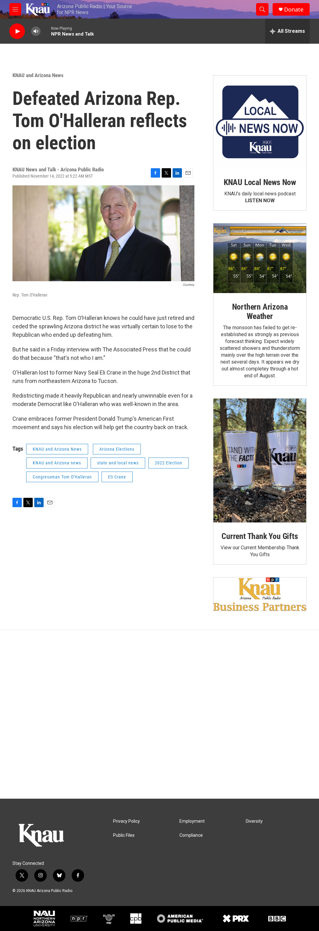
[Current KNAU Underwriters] (259, 594)
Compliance (191, 835)
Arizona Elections (116, 449)
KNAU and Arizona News (38, 75)
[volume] (36, 31)
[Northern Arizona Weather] (259, 258)
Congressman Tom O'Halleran (62, 476)
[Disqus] (159, 714)
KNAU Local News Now (260, 182)
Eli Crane (117, 476)
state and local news (118, 462)
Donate (293, 9)
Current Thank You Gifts (259, 536)
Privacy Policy (126, 821)
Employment (192, 821)
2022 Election (168, 462)
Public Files (124, 835)
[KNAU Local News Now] (259, 122)
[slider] (46, 31)
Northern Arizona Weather (260, 311)
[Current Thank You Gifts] (259, 460)
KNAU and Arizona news (57, 462)
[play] (17, 31)
